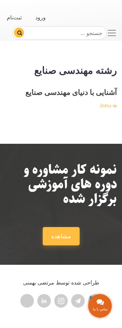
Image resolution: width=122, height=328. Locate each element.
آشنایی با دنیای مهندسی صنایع (71, 92)
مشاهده (61, 236)
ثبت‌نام (14, 17)
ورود (40, 17)
